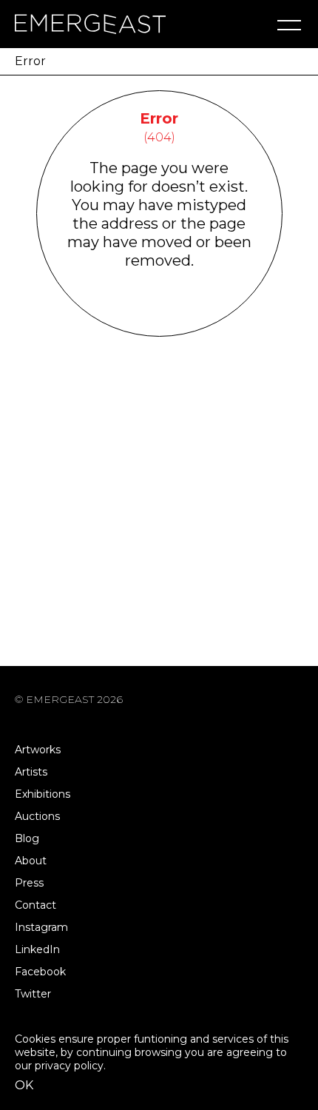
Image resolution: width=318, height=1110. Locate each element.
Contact (35, 905)
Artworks (38, 749)
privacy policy (69, 1065)
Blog (27, 838)
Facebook (40, 971)
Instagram (41, 927)
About (31, 860)
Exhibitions (42, 794)
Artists (31, 771)
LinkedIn (37, 949)
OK (24, 1085)
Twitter (33, 993)
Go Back (159, 317)
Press (29, 882)
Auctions (37, 816)
